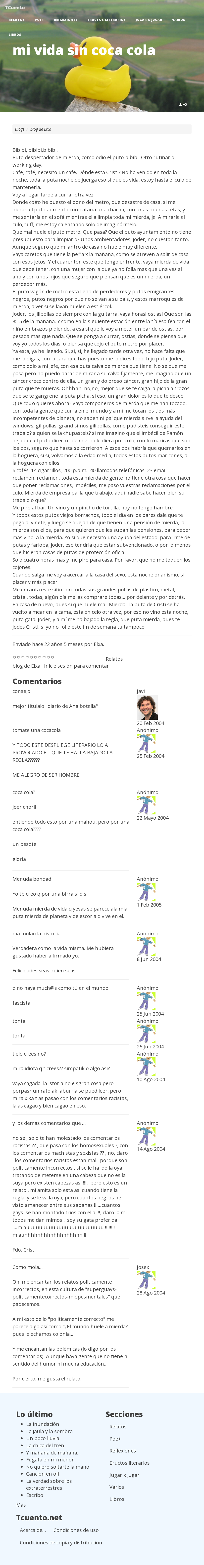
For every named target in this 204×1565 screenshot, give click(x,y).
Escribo (34, 1495)
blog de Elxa (40, 129)
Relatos (17, 20)
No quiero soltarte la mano (57, 1466)
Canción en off (42, 1473)
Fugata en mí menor (50, 1459)
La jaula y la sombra (49, 1431)
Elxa (98, 644)
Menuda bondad (31, 879)
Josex (143, 1267)
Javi (141, 691)
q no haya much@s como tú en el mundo (60, 988)
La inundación (42, 1424)
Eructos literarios (107, 20)
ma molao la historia (36, 933)
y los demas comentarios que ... (49, 1123)
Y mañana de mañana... (53, 1452)
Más (21, 1504)
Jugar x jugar (149, 20)
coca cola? (23, 792)
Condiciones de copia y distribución (61, 1542)
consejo (21, 691)
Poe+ (39, 20)
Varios (178, 20)
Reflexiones (66, 20)
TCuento (15, 7)
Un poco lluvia (42, 1438)
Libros (15, 35)
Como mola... (27, 1267)
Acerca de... (33, 1530)
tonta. (19, 1021)
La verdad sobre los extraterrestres (49, 1484)
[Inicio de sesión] (183, 104)
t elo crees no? (29, 1053)
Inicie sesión (58, 665)
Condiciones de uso (76, 1530)
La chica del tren (45, 1445)
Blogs (19, 129)
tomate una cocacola (36, 730)
